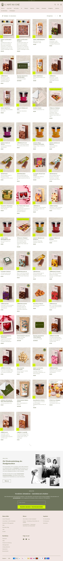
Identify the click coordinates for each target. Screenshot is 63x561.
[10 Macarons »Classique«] (56, 97)
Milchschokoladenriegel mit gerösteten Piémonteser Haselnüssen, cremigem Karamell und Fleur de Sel (54, 177)
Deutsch (4, 558)
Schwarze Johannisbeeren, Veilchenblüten (6, 146)
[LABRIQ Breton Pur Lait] (23, 131)
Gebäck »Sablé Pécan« (5, 108)
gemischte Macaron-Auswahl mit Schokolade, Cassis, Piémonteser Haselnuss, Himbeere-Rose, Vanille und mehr (23, 242)
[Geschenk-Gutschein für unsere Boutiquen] (23, 64)
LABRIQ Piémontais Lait (22, 271)
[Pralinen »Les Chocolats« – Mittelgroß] (23, 28)
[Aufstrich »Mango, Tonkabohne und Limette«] (39, 131)
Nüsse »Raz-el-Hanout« (38, 303)
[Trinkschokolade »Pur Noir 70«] (23, 324)
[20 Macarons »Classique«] (23, 227)
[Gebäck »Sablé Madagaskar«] (39, 28)
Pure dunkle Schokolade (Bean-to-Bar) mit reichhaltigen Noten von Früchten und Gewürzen (7, 371)
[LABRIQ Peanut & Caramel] (56, 260)
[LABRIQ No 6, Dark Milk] (56, 324)
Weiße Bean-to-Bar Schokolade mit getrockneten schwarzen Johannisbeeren (55, 371)
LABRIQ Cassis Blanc (53, 368)
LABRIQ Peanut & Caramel (54, 271)
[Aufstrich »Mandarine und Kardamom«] (39, 227)
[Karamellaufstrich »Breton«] (39, 389)
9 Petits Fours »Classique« (54, 400)
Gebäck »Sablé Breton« (38, 75)
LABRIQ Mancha (36, 205)
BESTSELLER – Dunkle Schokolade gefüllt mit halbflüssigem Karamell (54, 79)
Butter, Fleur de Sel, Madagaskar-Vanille (37, 42)
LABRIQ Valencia (4, 75)
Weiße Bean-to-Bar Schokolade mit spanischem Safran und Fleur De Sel (39, 209)
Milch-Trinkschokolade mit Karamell (22, 404)
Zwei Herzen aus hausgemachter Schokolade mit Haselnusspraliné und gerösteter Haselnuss (23, 209)
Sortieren (10, 15)
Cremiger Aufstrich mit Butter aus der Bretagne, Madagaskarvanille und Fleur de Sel (39, 403)
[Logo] (10, 4)
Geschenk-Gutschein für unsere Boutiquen (22, 76)
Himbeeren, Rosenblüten (22, 111)
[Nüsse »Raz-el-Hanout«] (39, 292)
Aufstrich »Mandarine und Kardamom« (38, 238)
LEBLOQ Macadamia (21, 173)
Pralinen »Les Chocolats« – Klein (6, 40)
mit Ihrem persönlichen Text (38, 109)
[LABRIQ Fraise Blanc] (56, 194)
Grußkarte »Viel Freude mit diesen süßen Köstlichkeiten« (7, 401)
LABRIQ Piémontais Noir (22, 303)
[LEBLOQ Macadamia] (23, 162)
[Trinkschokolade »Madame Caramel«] (23, 389)
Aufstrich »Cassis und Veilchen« (5, 143)
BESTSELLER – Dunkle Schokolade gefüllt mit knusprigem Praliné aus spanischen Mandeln (5, 79)
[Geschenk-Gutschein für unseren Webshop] (39, 324)
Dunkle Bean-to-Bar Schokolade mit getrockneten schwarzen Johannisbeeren (7, 307)
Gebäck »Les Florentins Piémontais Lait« (38, 368)
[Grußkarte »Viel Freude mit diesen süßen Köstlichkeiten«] (7, 389)
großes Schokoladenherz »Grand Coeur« (6, 336)
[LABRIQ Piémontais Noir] (23, 292)
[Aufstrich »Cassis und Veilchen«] (7, 131)
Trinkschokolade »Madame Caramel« (22, 401)
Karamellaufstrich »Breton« (39, 400)
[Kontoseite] (58, 4)
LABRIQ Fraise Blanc (53, 205)
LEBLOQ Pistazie (4, 173)
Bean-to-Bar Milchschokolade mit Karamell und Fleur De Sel (23, 145)
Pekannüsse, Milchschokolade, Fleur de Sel (7, 110)
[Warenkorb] (61, 4)
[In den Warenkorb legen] (1, 36)
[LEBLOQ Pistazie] (7, 162)
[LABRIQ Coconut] (7, 421)
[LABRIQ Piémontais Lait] (23, 260)
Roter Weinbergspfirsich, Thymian (5, 241)
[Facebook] (26, 539)
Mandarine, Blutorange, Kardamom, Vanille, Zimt (38, 241)
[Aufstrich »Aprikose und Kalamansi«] (56, 131)
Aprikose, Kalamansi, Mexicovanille (53, 146)
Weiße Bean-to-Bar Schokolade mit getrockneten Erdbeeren (55, 208)
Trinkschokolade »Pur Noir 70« (23, 335)
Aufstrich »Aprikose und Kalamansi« (54, 143)
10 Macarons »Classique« (54, 108)
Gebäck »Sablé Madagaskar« (39, 39)
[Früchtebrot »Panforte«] (7, 260)
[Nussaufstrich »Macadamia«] (7, 194)
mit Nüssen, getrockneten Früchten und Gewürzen (6, 274)
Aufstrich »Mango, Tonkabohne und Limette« (38, 143)
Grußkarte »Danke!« (37, 108)
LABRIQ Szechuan (53, 303)
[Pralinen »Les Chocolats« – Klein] (7, 28)
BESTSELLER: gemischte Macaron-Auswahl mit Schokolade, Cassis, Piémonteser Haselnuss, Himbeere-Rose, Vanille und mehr (54, 113)
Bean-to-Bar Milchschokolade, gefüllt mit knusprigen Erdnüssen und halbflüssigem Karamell (55, 275)
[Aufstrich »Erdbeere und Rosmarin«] (56, 227)
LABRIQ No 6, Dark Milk (54, 335)
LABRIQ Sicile (52, 39)
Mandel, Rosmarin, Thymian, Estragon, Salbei (22, 371)
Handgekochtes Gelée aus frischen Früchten (38, 177)
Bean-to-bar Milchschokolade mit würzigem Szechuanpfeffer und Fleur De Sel (55, 307)
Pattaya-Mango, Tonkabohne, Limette (39, 146)
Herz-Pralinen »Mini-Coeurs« (23, 205)
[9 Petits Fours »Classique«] (56, 389)
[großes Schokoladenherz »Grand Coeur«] (7, 324)
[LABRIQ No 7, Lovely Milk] (23, 421)
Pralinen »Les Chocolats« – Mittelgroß (22, 40)
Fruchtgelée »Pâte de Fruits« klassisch (39, 174)
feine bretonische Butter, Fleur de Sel (39, 78)
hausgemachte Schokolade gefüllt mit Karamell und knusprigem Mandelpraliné (6, 340)
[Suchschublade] (55, 4)
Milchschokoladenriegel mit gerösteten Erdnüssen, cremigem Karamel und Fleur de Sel (39, 275)
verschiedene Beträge (21, 78)
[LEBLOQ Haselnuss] (56, 162)
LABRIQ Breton (52, 75)
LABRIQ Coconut (4, 432)
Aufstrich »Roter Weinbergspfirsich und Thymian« (5, 238)
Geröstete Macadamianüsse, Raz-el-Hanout (39, 306)
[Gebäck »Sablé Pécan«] (7, 97)
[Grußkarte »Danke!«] (39, 97)
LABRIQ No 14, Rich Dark (6, 368)
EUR (9, 558)
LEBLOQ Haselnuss (53, 173)
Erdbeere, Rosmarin (53, 240)
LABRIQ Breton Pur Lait (22, 142)
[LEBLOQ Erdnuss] (39, 260)
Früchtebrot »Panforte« (6, 271)
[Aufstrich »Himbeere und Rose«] (23, 97)
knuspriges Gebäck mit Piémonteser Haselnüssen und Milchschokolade (39, 372)
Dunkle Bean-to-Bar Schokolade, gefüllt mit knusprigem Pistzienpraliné (54, 42)
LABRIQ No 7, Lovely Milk (22, 432)
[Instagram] (23, 539)
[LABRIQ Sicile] (56, 28)
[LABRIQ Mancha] (39, 194)
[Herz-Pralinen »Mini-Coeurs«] (23, 194)
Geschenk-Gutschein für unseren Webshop (38, 336)
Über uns (7, 481)
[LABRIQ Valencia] (7, 64)
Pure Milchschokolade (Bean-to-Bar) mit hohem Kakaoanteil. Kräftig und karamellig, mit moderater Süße (55, 339)
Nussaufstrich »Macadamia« (7, 205)
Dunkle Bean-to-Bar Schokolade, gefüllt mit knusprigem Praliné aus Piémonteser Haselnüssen (22, 307)
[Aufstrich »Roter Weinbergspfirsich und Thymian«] (7, 227)
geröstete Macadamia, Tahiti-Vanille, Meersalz (6, 208)
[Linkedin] (29, 539)
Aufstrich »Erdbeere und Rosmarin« (54, 238)
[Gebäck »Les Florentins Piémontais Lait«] (39, 357)
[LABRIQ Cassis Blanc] (56, 357)
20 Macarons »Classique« (22, 238)
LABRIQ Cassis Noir (5, 303)
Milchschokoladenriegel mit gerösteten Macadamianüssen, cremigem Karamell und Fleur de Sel (23, 177)
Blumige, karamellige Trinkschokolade (21, 338)
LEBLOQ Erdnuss (36, 271)
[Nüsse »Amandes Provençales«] (23, 357)
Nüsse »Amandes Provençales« (20, 368)
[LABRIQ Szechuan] (56, 292)
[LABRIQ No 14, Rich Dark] (7, 357)
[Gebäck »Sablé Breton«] (39, 64)
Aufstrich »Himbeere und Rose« (22, 108)
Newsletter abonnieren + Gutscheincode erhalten (31, 507)
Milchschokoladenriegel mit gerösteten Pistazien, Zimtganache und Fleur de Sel (7, 177)
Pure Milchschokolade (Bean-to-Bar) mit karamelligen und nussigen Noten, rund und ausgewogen (23, 435)
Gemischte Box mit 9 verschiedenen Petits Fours (54, 402)
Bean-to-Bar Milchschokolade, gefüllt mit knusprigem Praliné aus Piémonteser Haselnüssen (23, 274)
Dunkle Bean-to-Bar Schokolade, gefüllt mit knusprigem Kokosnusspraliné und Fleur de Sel (6, 435)
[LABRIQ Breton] (56, 64)
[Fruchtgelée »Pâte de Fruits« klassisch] (39, 162)
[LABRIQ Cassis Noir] (7, 292)
